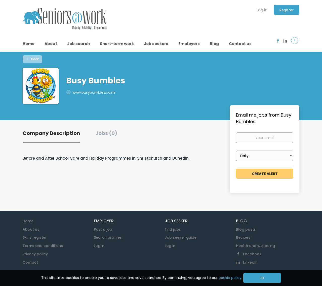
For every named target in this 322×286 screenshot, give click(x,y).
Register (286, 10)
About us (31, 229)
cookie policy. (230, 277)
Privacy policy (35, 254)
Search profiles (108, 237)
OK (262, 277)
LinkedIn (250, 262)
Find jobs (173, 229)
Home (28, 221)
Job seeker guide (180, 237)
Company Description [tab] (51, 133)
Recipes (243, 237)
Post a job (103, 229)
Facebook (252, 254)
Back (34, 59)
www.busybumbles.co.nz (93, 92)
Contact (30, 262)
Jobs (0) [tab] (106, 133)
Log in (261, 10)
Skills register (35, 237)
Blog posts (246, 229)
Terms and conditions (43, 245)
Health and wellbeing (255, 245)
